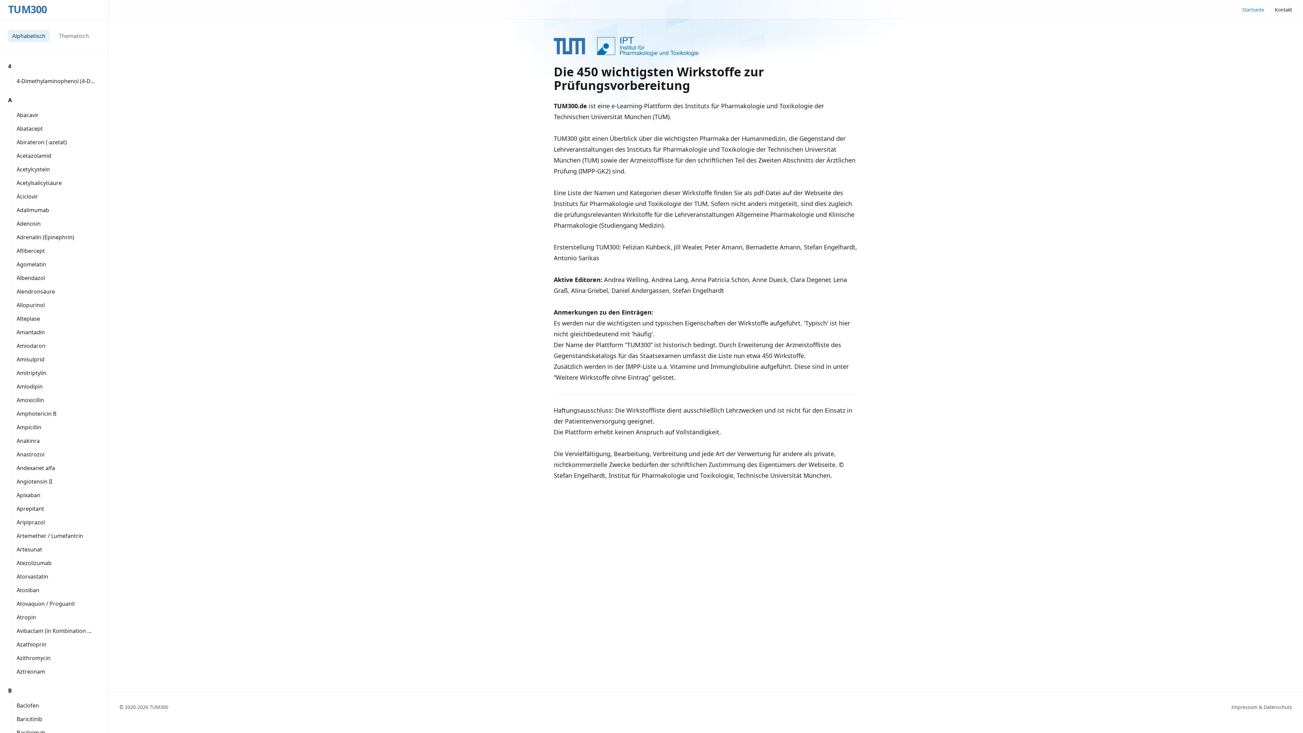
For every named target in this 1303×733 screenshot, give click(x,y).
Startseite (1253, 9)
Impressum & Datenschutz (1261, 707)
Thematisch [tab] (74, 36)
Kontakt (1283, 9)
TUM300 (27, 9)
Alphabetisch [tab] (28, 36)
